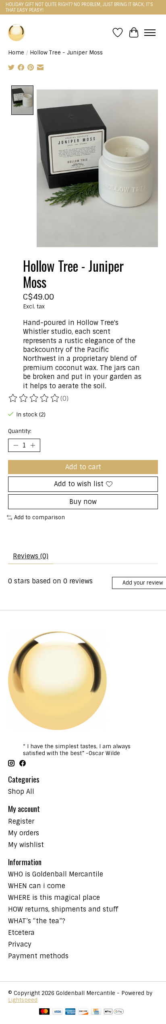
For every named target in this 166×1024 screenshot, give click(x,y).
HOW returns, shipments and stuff (63, 909)
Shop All (21, 791)
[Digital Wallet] (114, 1012)
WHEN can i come (36, 886)
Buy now (83, 501)
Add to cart (83, 467)
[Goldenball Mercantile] (16, 32)
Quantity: (19, 431)
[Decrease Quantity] (15, 445)
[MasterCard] (44, 1012)
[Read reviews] (34, 398)
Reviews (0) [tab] (30, 556)
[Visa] (57, 1012)
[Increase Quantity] (32, 445)
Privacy (19, 944)
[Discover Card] (83, 1012)
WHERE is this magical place (54, 897)
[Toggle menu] (150, 33)
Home (16, 52)
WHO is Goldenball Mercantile (55, 874)
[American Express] (70, 1012)
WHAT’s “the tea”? (36, 921)
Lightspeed (22, 1000)
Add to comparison (39, 517)
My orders (23, 833)
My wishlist (26, 845)
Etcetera (21, 932)
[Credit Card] (96, 1012)
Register (21, 821)
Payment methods (38, 956)
